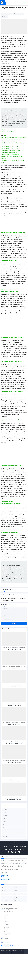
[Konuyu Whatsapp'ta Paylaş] (6, 16)
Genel (4, 647)
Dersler (9, 685)
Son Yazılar (22, 647)
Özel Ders (17, 647)
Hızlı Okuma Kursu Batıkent (14, 649)
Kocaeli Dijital (10, 952)
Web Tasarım (4, 952)
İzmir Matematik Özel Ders (14, 668)
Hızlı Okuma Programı (5, 879)
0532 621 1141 (14, 852)
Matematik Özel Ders (10, 666)
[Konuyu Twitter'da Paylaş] (4, 16)
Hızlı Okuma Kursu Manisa (14, 781)
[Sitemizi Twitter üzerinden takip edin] (6, 944)
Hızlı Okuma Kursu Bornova (14, 799)
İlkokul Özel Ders (4, 878)
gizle (5, 135)
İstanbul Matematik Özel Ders (14, 743)
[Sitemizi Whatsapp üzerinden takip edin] (11, 944)
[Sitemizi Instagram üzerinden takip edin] (8, 944)
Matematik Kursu (4, 875)
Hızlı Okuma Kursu (10, 10)
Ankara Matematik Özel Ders (14, 687)
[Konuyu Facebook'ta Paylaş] (2, 16)
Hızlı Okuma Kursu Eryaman (14, 762)
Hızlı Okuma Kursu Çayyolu (14, 724)
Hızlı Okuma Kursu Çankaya (14, 705)
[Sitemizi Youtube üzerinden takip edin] (9, 944)
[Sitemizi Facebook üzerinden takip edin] (4, 944)
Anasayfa (4, 10)
